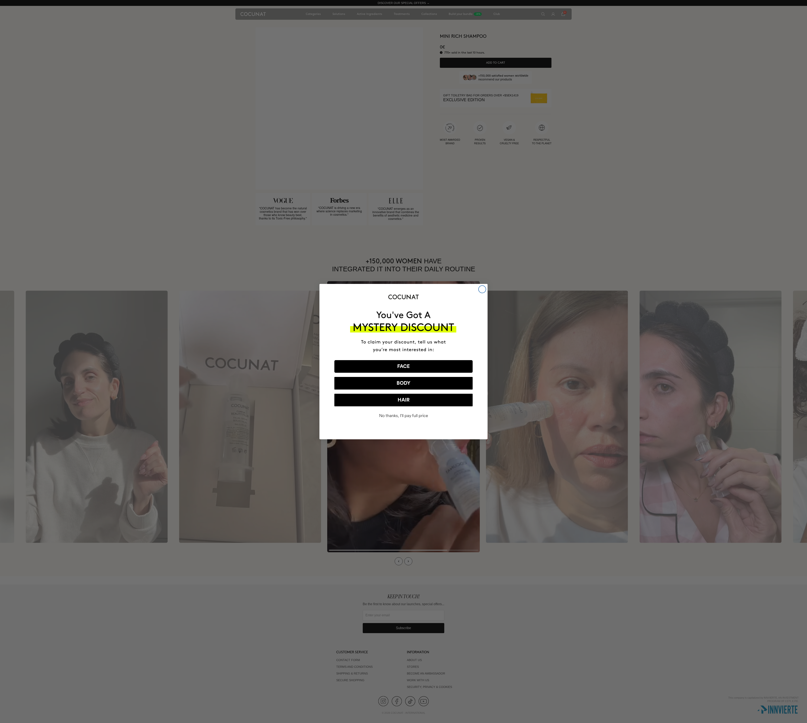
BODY (403, 383)
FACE (403, 366)
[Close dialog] (482, 289)
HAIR (404, 400)
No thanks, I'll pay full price (403, 416)
